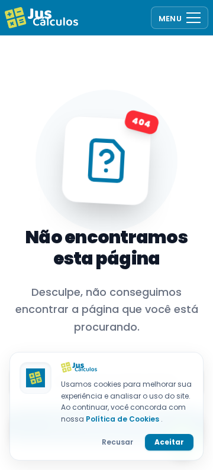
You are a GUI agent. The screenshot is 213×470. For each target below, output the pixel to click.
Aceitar (169, 442)
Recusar (117, 442)
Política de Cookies (123, 419)
